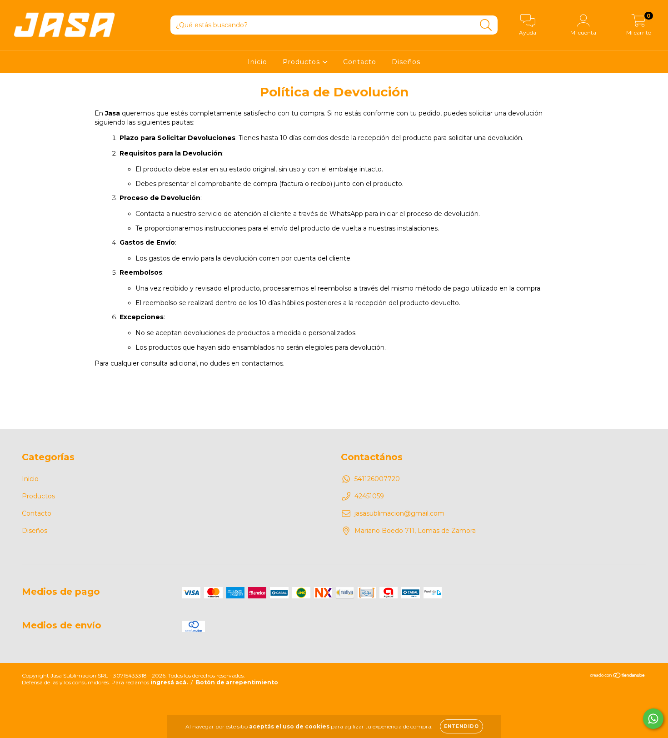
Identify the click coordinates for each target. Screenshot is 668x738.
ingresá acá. (169, 682)
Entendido (461, 726)
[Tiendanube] (617, 676)
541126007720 (377, 479)
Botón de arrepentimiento (237, 682)
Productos (302, 62)
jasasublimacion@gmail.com (399, 513)
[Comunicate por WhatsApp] (653, 718)
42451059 (369, 496)
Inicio (257, 62)
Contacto (359, 62)
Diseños (406, 62)
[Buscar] (486, 25)
